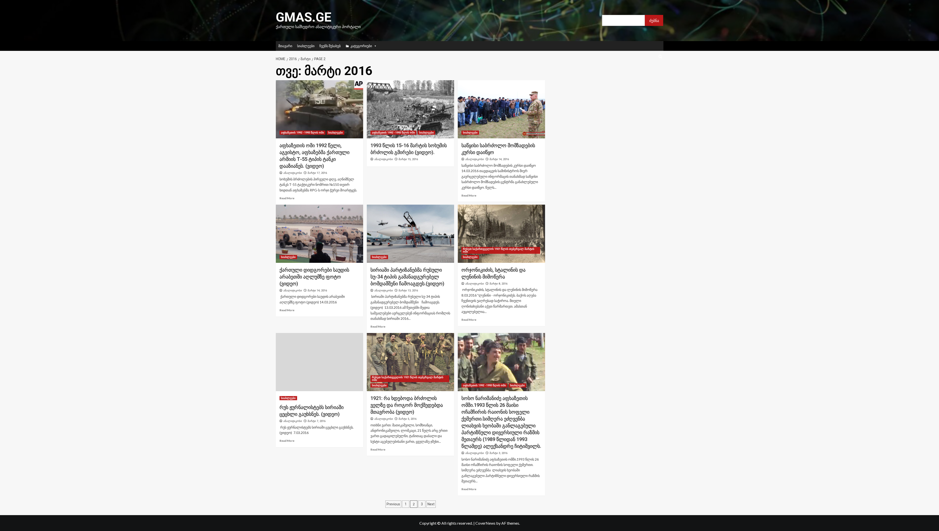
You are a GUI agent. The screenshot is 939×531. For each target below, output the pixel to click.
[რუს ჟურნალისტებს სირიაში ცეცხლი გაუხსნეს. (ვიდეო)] (319, 362)
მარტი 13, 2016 (408, 290)
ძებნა (654, 20)
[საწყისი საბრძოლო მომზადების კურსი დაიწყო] (501, 109)
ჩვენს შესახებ (330, 46)
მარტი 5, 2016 (407, 418)
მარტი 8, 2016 (498, 283)
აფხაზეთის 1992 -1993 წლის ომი (302, 132)
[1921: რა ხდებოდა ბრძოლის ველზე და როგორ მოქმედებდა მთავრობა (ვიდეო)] (410, 362)
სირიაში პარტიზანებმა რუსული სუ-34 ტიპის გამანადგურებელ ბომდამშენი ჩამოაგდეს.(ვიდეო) (407, 277)
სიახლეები (305, 46)
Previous (393, 504)
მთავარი (285, 46)
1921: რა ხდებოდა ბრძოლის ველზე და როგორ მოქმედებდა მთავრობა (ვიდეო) (406, 405)
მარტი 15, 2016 (408, 159)
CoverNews (485, 523)
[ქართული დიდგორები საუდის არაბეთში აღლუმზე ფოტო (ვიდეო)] (319, 234)
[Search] (660, 57)
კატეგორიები (361, 46)
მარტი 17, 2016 (317, 173)
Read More (286, 198)
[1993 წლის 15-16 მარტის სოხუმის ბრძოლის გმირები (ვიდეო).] (410, 109)
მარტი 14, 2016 (499, 159)
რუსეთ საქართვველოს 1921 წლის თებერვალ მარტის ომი (498, 250)
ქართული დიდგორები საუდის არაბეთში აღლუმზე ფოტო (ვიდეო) (314, 277)
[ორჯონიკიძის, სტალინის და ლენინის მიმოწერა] (501, 234)
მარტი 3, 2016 (498, 453)
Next (431, 504)
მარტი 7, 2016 (316, 421)
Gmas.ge (303, 17)
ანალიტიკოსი (292, 172)
